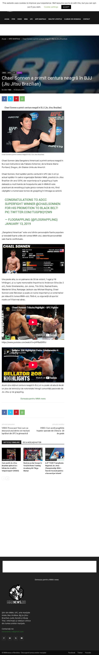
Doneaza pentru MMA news (33, 398)
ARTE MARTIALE (40, 19)
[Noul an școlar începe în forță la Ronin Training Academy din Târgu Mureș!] (32, 454)
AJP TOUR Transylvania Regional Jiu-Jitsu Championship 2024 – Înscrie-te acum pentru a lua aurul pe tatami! (54, 468)
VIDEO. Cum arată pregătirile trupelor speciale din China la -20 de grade (50, 431)
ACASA (7, 19)
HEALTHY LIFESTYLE (55, 19)
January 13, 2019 (18, 224)
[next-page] (7, 478)
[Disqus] (33, 521)
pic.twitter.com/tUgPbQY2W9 (28, 212)
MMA (26, 19)
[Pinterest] (16, 98)
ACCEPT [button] (66, 7)
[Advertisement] (49, 30)
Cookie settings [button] (51, 7)
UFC (31, 19)
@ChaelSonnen (48, 204)
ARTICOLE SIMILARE (11, 442)
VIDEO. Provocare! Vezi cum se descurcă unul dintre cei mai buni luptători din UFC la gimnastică (16, 431)
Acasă (4, 39)
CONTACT (86, 19)
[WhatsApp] (22, 98)
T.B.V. (9, 90)
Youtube (88, 653)
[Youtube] (22, 638)
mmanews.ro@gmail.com (13, 631)
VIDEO (19, 19)
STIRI (13, 19)
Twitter (80, 653)
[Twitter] (10, 98)
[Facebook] (4, 98)
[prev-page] (3, 478)
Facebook (71, 653)
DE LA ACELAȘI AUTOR (32, 442)
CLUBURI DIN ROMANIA (72, 19)
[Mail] (10, 638)
